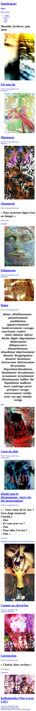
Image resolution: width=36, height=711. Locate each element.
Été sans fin (8, 84)
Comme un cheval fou (14, 605)
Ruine (4, 305)
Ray (5, 22)
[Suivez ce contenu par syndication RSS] (28, 709)
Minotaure (7, 137)
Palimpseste (8, 270)
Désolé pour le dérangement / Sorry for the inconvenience (16, 497)
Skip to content (5, 12)
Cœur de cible (9, 451)
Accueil (6, 15)
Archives (7, 17)
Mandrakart (9, 3)
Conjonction (8, 655)
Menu (3, 8)
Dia (5, 18)
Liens (6, 20)
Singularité (8, 203)
